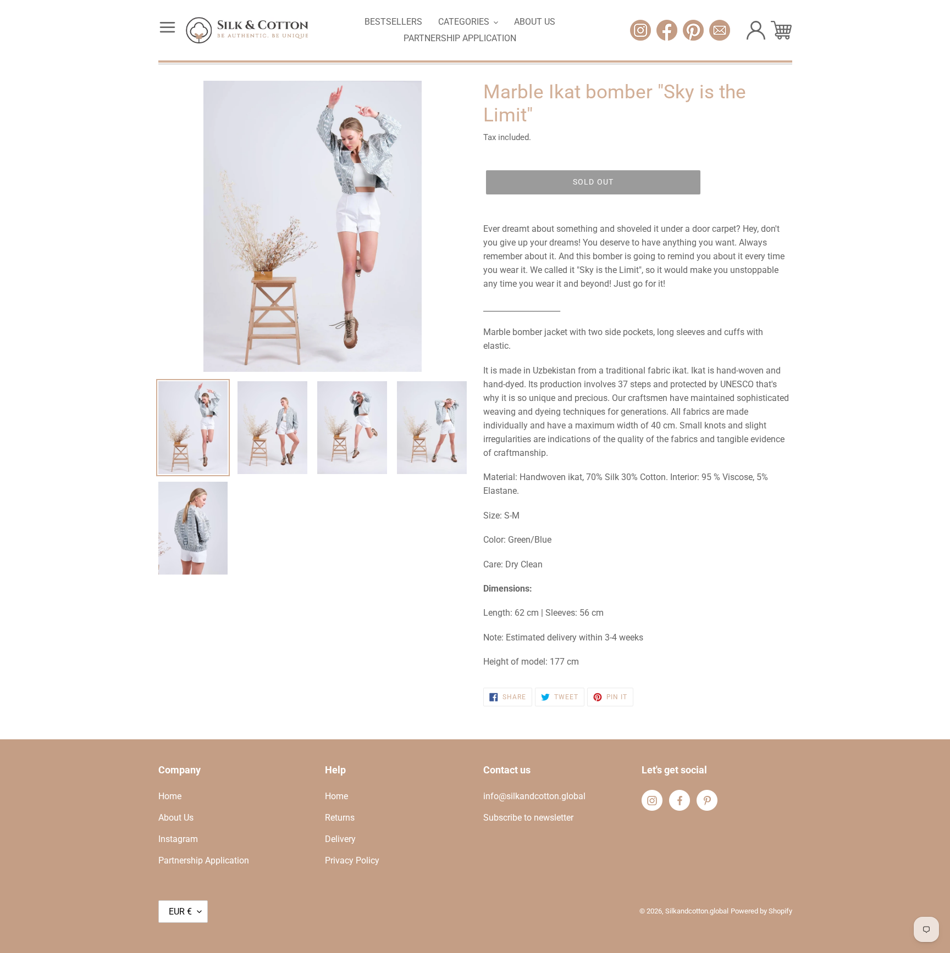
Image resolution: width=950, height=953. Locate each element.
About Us (176, 817)
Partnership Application (203, 860)
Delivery (340, 839)
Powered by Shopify (761, 911)
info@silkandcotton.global (534, 796)
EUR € (180, 911)
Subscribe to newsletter (528, 817)
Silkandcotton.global (696, 911)
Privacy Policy (352, 860)
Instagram (178, 839)
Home (169, 796)
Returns (340, 817)
